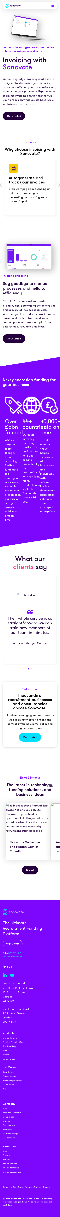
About (5, 1108)
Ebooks (6, 1155)
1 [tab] (23, 220)
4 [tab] (36, 220)
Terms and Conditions (13, 1187)
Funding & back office (13, 1042)
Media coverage (10, 1133)
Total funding (9, 1046)
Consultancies (9, 1076)
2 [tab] (28, 220)
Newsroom (7, 1129)
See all (30, 870)
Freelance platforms (12, 1080)
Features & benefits (12, 1112)
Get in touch (9, 1137)
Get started (14, 116)
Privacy (28, 1187)
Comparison (8, 1116)
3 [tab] (32, 220)
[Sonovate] (13, 6)
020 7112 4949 (14, 953)
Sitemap (46, 1187)
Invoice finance (10, 1163)
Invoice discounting (12, 1171)
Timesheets (8, 1054)
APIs (5, 1088)
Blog (5, 1151)
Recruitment (8, 1072)
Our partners (9, 1125)
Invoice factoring (11, 1167)
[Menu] (53, 5)
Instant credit (9, 1058)
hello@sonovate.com (12, 956)
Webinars (7, 1159)
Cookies (37, 1187)
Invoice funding (10, 1038)
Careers (6, 1121)
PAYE (5, 1050)
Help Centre (13, 944)
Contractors (9, 1084)
